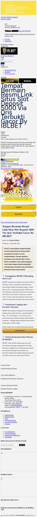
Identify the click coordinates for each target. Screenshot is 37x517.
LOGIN (7, 39)
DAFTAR (15, 31)
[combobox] (10, 61)
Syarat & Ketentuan (11, 422)
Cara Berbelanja (10, 5)
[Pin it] (12, 163)
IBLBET (7, 248)
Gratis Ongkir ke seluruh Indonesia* (16, 7)
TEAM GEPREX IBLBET (9, 17)
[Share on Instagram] (14, 163)
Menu (2, 65)
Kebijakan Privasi (10, 420)
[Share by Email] (16, 163)
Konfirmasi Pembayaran (12, 435)
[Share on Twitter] (10, 163)
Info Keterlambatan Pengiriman (14, 12)
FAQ (6, 14)
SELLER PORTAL (25, 31)
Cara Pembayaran (10, 433)
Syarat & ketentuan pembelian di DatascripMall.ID (15, 9)
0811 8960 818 (17, 403)
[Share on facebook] (9, 163)
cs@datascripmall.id (16, 405)
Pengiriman (8, 437)
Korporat (7, 424)
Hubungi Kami (9, 417)
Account (3, 77)
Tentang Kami (9, 415)
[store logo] (9, 54)
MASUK (8, 31)
